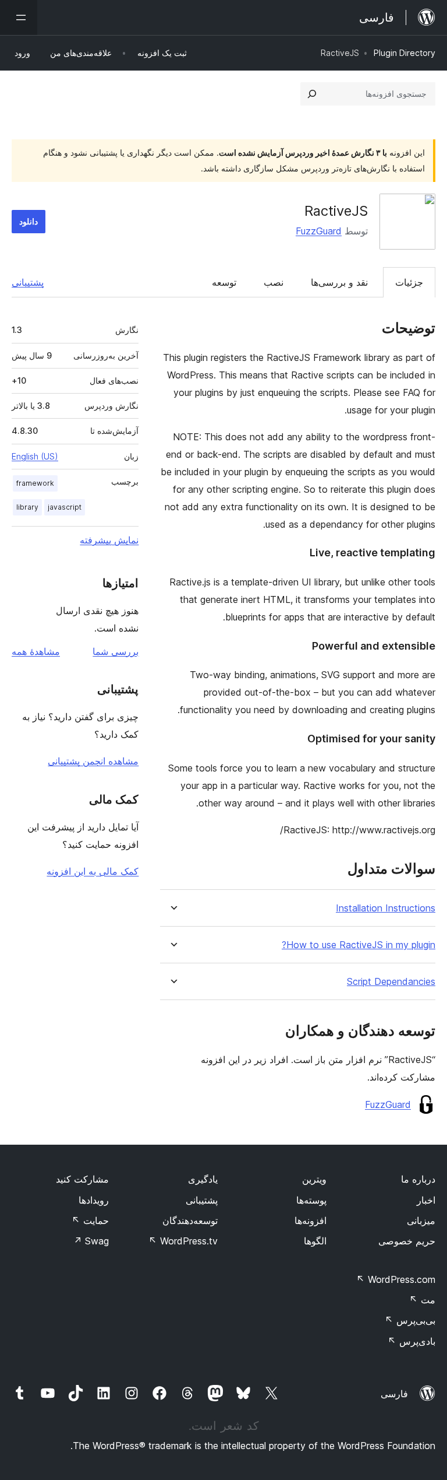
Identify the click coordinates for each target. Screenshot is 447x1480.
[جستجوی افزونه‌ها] (312, 94)
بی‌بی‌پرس (410, 1320)
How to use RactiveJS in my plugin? (358, 945)
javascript (64, 507)
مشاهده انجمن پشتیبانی (93, 761)
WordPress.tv (183, 1241)
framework (35, 483)
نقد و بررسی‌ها (339, 282)
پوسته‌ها (311, 1200)
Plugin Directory (404, 53)
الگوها (315, 1241)
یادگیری (203, 1179)
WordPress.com (395, 1279)
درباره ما (418, 1179)
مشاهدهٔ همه (36, 651)
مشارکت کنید (82, 1179)
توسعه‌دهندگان (190, 1220)
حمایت (90, 1220)
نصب (273, 282)
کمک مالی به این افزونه (93, 871)
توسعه (224, 282)
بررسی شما (116, 651)
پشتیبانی (28, 282)
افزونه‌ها (311, 1220)
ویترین (314, 1179)
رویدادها (94, 1200)
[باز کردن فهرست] (18, 17)
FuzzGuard (319, 231)
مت (422, 1300)
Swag (91, 1241)
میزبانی (421, 1220)
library (27, 507)
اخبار (426, 1200)
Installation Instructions (385, 908)
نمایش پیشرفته (109, 540)
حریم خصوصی (406, 1241)
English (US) (35, 456)
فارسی (394, 1394)
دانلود (28, 221)
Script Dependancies (391, 981)
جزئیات (409, 282)
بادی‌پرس (411, 1341)
